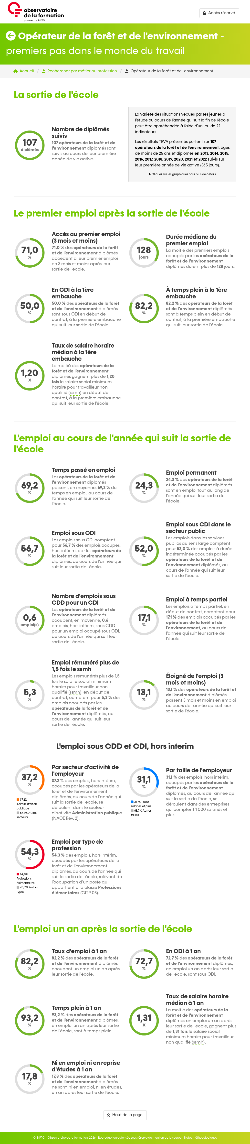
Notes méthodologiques (200, 1137)
